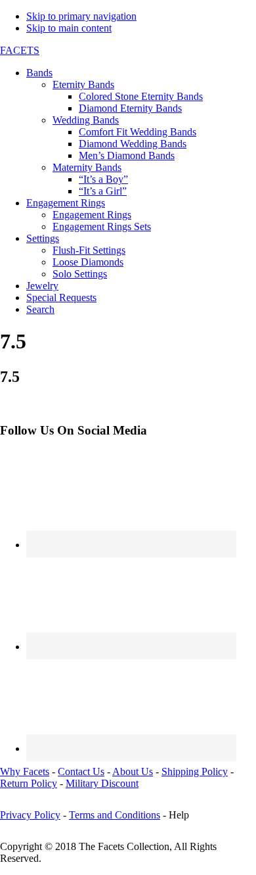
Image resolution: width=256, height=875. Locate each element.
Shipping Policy (194, 771)
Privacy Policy (30, 814)
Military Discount (102, 783)
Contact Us (81, 771)
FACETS (19, 50)
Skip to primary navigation (81, 16)
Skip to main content (69, 28)
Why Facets (24, 771)
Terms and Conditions (114, 814)
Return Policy (28, 783)
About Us (132, 771)
